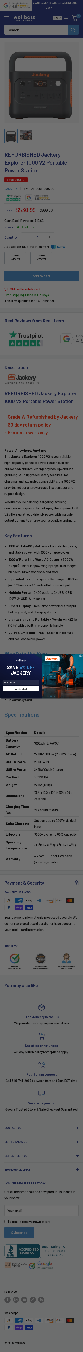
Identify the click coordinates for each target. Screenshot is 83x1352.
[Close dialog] (80, 656)
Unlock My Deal (21, 689)
